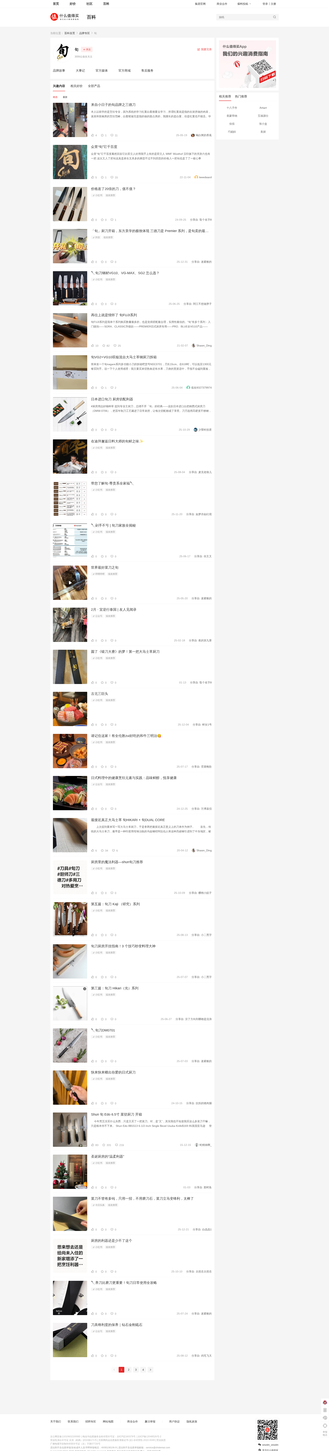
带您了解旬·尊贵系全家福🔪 (112, 483)
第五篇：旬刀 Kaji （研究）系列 (115, 904)
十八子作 (232, 107)
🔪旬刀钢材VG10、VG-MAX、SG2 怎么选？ (125, 273)
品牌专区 (84, 33)
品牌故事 (59, 70)
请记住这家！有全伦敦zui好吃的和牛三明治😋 (126, 736)
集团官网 (200, 3)
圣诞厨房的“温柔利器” (107, 1156)
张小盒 (263, 123)
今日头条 (100, 1205)
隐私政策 (192, 1421)
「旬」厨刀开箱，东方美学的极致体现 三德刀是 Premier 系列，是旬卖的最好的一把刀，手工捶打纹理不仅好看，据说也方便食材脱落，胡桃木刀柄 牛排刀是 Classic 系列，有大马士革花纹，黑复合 (151, 231)
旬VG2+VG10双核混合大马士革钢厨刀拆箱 (124, 357)
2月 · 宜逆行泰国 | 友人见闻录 (114, 609)
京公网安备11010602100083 (65, 1436)
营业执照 (161, 1440)
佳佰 (232, 123)
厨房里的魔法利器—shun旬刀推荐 (117, 862)
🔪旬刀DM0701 (103, 1030)
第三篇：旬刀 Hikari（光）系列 (114, 988)
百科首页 (69, 33)
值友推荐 (110, 195)
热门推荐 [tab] (241, 96)
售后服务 (147, 70)
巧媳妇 (232, 131)
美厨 (263, 131)
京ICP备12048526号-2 (149, 1436)
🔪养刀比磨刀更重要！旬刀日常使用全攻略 (124, 1283)
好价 (73, 3)
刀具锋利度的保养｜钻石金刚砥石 (116, 1325)
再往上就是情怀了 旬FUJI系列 (114, 315)
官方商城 (124, 70)
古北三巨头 (99, 694)
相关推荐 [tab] (225, 96)
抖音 (97, 237)
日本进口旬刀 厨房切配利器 (112, 399)
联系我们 (73, 1421)
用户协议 (174, 1421)
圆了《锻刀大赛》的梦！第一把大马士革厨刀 (125, 652)
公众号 (98, 616)
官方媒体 (102, 70)
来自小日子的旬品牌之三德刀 (113, 105)
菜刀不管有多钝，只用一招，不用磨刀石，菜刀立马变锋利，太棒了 (142, 1198)
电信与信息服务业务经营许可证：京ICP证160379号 (109, 1436)
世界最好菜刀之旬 (104, 567)
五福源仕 (263, 115)
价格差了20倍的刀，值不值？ (113, 189)
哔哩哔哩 (100, 574)
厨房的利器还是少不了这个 (111, 1241)
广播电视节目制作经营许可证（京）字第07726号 (75, 1443)
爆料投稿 (242, 3)
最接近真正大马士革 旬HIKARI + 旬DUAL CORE (128, 820)
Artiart (263, 107)
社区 (89, 3)
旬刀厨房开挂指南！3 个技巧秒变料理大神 (123, 946)
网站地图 (108, 1421)
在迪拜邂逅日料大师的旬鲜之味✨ (117, 441)
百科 (91, 17)
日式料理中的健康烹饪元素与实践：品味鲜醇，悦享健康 (134, 778)
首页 (56, 3)
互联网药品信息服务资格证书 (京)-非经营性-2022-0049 (127, 1440)
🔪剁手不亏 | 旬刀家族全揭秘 (113, 525)
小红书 (98, 195)
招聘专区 (90, 1421)
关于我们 (55, 1421)
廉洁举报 (150, 1421)
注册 (273, 3)
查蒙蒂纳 (232, 115)
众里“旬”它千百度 (104, 147)
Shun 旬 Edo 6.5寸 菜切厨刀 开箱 (116, 1114)
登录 (265, 3)
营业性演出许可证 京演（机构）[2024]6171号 (73, 1440)
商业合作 (222, 3)
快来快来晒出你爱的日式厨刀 (113, 1072)
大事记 (80, 70)
